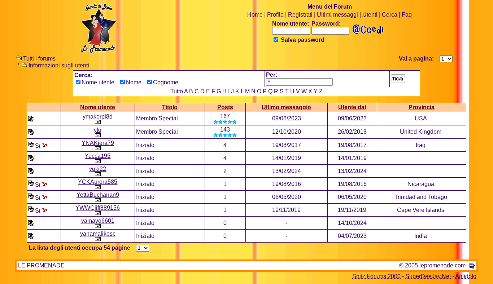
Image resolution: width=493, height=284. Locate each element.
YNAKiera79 (98, 143)
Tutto (176, 91)
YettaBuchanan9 (98, 195)
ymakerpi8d (98, 117)
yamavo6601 (97, 221)
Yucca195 (97, 156)
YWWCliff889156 (97, 208)
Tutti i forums (39, 59)
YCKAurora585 (97, 182)
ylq (97, 130)
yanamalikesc (97, 234)
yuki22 (97, 169)
